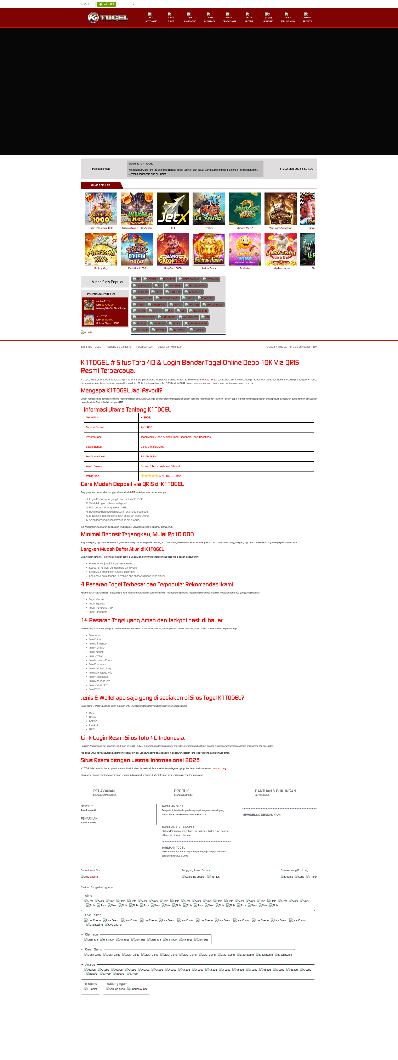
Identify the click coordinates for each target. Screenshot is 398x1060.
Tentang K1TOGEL (91, 346)
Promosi (307, 21)
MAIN (104, 209)
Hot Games (151, 21)
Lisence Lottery (219, 768)
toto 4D (209, 379)
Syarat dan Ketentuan (170, 346)
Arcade (249, 21)
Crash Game (229, 21)
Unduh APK (108, 4)
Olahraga (210, 21)
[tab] (136, 279)
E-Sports (268, 21)
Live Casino (190, 21)
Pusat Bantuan (144, 346)
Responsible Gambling (118, 346)
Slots (171, 21)
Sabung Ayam (287, 21)
